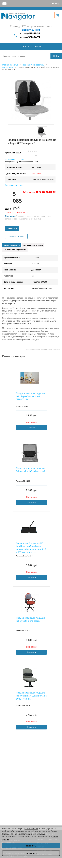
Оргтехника (7, 67)
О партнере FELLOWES (15, 159)
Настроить (31, 853)
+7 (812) (30, 33)
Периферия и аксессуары (33, 64)
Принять (31, 845)
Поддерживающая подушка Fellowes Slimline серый (30, 619)
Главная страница (10, 64)
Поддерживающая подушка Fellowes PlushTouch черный (31, 470)
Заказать (12, 228)
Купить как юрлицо (16, 236)
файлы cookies (31, 828)
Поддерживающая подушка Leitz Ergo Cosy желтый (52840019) (30, 396)
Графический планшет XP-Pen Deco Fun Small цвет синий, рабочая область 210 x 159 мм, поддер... (31, 547)
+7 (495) (30, 37)
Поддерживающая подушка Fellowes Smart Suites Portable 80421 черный (31, 695)
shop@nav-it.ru (31, 29)
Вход (57, 3)
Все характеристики (14, 185)
